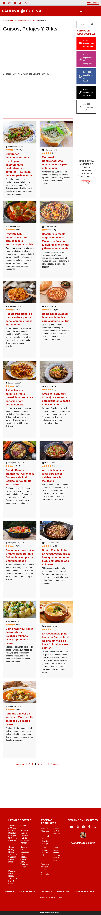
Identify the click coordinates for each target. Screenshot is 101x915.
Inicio (5, 20)
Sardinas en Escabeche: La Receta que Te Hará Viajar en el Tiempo (25, 857)
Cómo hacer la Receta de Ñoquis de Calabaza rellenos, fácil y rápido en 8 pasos (19, 635)
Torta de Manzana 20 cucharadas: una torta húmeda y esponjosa (46, 836)
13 (48, 764)
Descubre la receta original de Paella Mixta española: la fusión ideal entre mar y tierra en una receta (55, 241)
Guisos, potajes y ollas (28, 20)
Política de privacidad (51, 897)
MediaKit (9, 892)
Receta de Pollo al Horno (56, 831)
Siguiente (55, 764)
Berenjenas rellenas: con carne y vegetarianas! (46, 869)
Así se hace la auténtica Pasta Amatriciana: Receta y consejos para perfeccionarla (19, 397)
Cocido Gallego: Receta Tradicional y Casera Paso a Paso (12, 854)
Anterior (20, 764)
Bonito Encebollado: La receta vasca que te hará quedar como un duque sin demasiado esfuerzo (56, 557)
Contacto (47, 892)
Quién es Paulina (28, 892)
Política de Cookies (85, 892)
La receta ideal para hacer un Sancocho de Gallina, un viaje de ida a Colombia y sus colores (56, 640)
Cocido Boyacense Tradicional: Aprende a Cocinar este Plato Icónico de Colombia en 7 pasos (20, 477)
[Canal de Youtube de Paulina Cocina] (3, 2)
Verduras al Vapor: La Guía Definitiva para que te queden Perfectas (12, 833)
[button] (81, 11)
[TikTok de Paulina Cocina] (20, 2)
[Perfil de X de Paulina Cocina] (25, 2)
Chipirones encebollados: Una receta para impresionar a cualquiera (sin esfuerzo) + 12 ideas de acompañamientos (19, 164)
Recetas (12, 20)
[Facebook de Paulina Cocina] (14, 2)
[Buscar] (92, 24)
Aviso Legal (63, 892)
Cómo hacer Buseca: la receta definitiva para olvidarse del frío (55, 317)
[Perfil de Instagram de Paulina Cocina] (9, 2)
